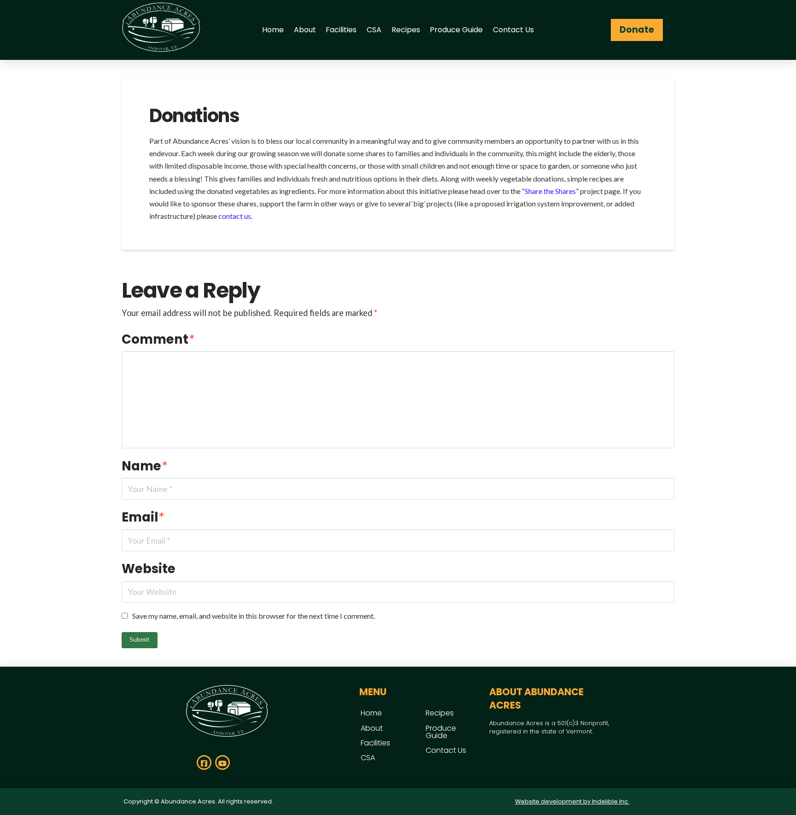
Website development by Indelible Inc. (572, 801)
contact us (234, 215)
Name (145, 466)
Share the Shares (550, 191)
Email (143, 517)
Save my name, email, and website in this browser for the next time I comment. (253, 615)
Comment (158, 339)
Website (149, 569)
